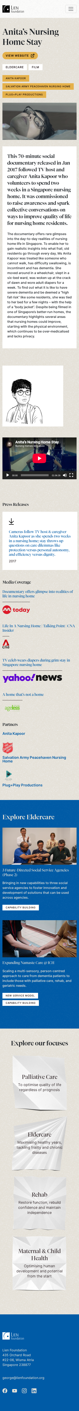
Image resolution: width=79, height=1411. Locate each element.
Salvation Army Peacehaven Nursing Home (38, 86)
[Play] (8, 475)
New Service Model (20, 995)
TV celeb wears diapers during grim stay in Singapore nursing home (36, 662)
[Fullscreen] (71, 475)
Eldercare (15, 67)
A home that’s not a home (23, 694)
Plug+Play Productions (24, 94)
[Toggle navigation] (71, 9)
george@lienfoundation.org (23, 1378)
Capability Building (21, 907)
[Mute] (65, 475)
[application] (39, 458)
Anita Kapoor (16, 78)
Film (35, 67)
